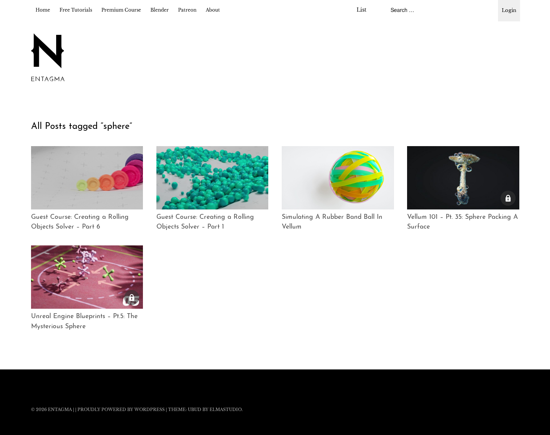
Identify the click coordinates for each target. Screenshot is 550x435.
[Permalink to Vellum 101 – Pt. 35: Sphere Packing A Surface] (463, 177)
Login (509, 10)
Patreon (187, 10)
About (213, 10)
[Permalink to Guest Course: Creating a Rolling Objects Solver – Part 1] (212, 177)
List (361, 9)
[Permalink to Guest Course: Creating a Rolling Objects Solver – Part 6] (87, 177)
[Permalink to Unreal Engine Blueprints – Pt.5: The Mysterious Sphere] (87, 277)
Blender (159, 10)
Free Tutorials (75, 10)
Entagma (60, 409)
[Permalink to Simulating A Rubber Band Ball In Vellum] (338, 177)
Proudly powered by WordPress (121, 409)
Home (43, 10)
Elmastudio (226, 409)
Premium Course (121, 10)
